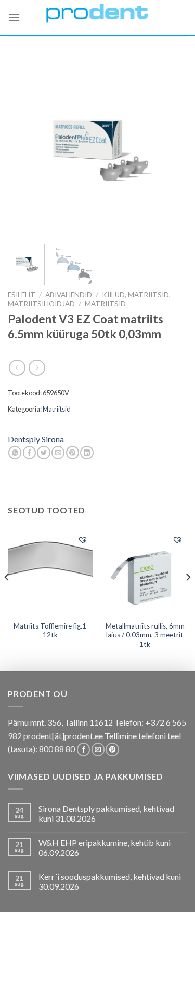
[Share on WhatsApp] (14, 452)
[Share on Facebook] (29, 452)
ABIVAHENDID (68, 295)
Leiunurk (143, 964)
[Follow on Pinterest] (112, 749)
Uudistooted (96, 964)
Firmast (52, 964)
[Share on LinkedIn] (86, 452)
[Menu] (14, 17)
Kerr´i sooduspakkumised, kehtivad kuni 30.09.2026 (109, 881)
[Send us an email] (98, 749)
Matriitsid (105, 303)
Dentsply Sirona (36, 439)
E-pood (42, 949)
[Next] (170, 147)
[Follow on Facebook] (83, 749)
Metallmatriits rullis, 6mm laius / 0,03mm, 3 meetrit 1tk (145, 635)
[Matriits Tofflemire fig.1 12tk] (50, 571)
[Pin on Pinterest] (72, 452)
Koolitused (43, 956)
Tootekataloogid (103, 956)
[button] (82, 539)
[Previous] (24, 147)
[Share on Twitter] (43, 452)
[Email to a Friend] (57, 452)
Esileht (21, 295)
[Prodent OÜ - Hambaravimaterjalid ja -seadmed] (98, 13)
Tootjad (157, 956)
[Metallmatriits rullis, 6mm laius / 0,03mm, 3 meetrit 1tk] (144, 571)
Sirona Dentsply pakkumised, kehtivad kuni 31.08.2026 (106, 813)
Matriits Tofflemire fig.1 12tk (50, 630)
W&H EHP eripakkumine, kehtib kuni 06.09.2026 (104, 847)
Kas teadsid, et (137, 949)
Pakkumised (83, 949)
